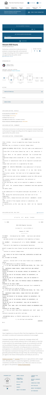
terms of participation (24, 364)
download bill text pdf (8, 56)
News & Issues (7, 8)
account (17, 359)
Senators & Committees (14, 8)
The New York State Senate (16, 3)
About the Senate (21, 389)
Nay (34, 29)
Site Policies (34, 385)
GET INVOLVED (34, 390)
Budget (18, 384)
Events (18, 387)
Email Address (7, 36)
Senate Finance (13, 115)
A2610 (16, 113)
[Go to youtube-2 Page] (7, 388)
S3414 (24, 121)
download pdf (41, 212)
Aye (14, 29)
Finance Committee (16, 70)
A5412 (26, 121)
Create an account (7, 359)
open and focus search (40, 8)
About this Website (36, 388)
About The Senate (35, 8)
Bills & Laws (21, 8)
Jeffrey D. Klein (10, 64)
